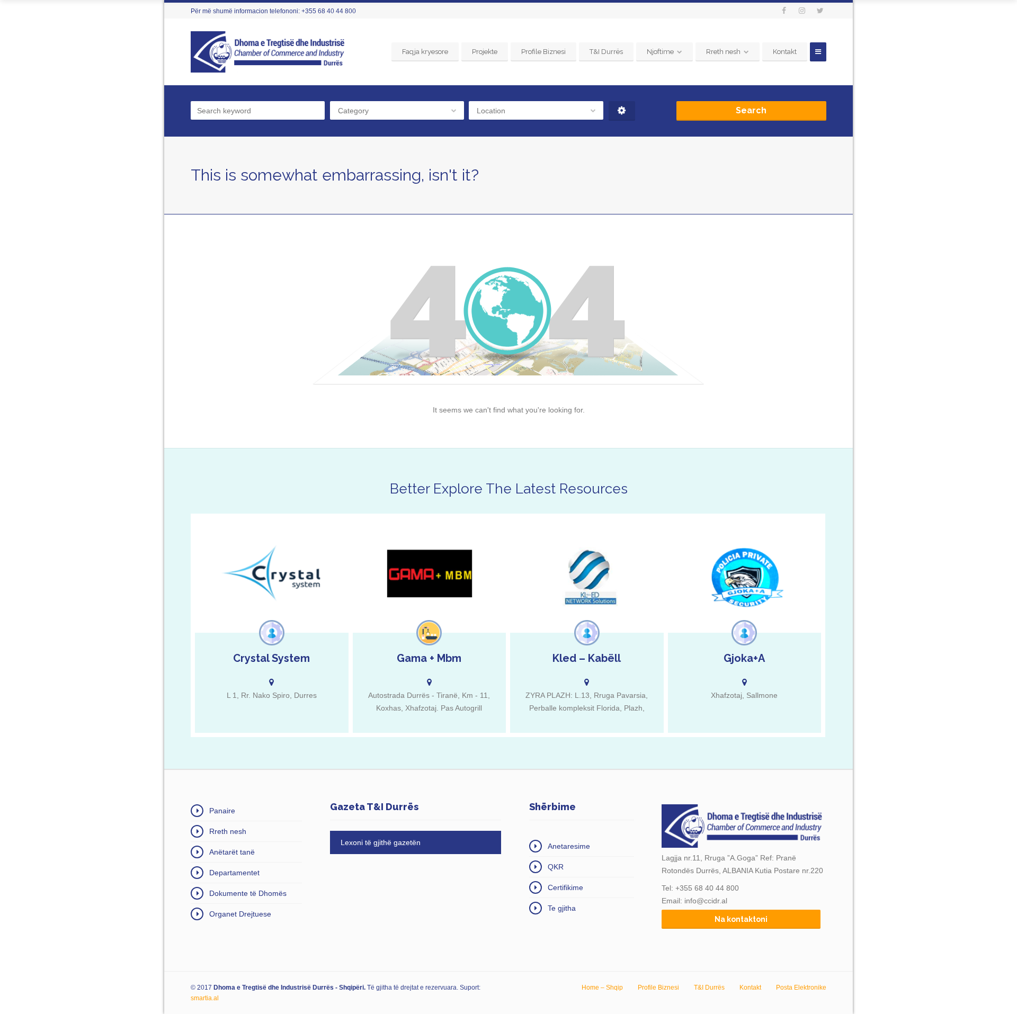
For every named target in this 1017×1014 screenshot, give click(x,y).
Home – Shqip (602, 987)
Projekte (484, 52)
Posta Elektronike (801, 987)
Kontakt (785, 52)
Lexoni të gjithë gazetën (381, 842)
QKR (556, 867)
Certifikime (565, 887)
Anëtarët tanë (232, 852)
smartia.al (205, 998)
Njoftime (660, 52)
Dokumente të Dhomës (248, 893)
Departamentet (234, 872)
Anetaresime (569, 846)
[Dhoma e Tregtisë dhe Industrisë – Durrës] (270, 52)
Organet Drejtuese (240, 914)
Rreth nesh (723, 52)
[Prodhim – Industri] (429, 632)
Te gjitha (562, 908)
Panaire (222, 810)
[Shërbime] (271, 632)
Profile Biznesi (543, 52)
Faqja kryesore (425, 52)
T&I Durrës (606, 52)
